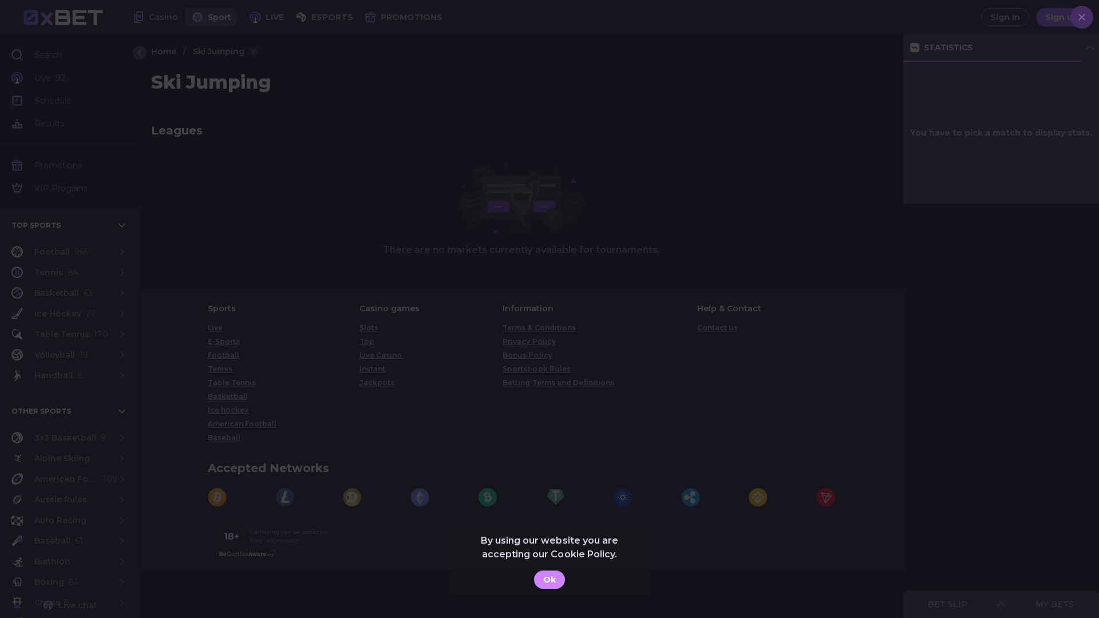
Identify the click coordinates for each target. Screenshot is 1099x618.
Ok (549, 580)
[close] (1082, 17)
